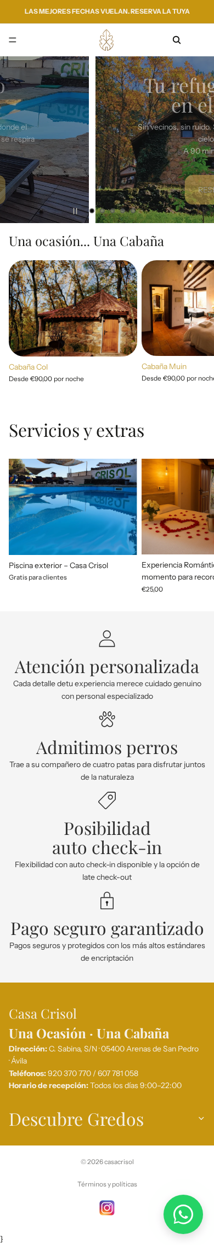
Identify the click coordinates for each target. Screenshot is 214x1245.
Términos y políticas (107, 1184)
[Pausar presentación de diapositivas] (75, 211)
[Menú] (12, 39)
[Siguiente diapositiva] (196, 139)
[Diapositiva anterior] (17, 139)
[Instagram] (107, 1208)
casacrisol (119, 1162)
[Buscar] (177, 40)
